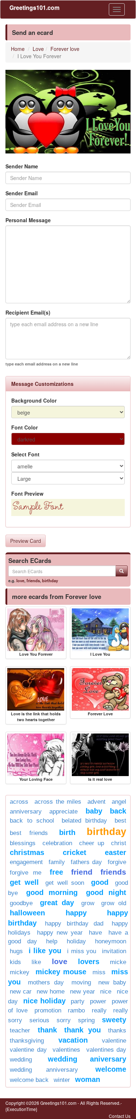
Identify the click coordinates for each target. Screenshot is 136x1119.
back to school (32, 820)
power (98, 1001)
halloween (27, 913)
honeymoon (110, 941)
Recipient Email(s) (27, 312)
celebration (57, 843)
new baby (112, 982)
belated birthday (84, 820)
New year (82, 991)
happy (76, 913)
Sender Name (21, 166)
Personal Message (28, 220)
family (57, 862)
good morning (52, 892)
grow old (113, 903)
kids (15, 962)
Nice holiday (44, 1001)
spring (86, 1020)
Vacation (73, 1040)
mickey (19, 972)
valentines (66, 1049)
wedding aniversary (87, 1059)
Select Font (25, 454)
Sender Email (21, 193)
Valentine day (28, 1049)
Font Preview (27, 493)
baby (94, 811)
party (78, 1001)
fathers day (86, 862)
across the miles (58, 801)
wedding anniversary (44, 1069)
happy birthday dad (74, 923)
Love (38, 48)
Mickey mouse (61, 972)
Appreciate (63, 811)
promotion (47, 1010)
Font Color (24, 427)
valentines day (106, 1049)
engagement (26, 862)
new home (51, 991)
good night (106, 892)
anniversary (26, 811)
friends (33, 580)
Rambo (76, 1010)
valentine (114, 1040)
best (120, 820)
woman (87, 1079)
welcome (110, 1069)
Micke (118, 962)
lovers (88, 962)
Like (36, 962)
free (56, 872)
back (118, 811)
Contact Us (120, 1116)
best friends (29, 833)
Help (51, 941)
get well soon (64, 882)
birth (67, 832)
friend (81, 872)
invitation (114, 951)
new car (21, 991)
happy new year (60, 932)
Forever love (64, 48)
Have (95, 932)
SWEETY (114, 1020)
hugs (16, 951)
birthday (50, 580)
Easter (115, 852)
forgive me (25, 872)
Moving (81, 982)
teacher (20, 1030)
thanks (117, 1030)
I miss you (81, 951)
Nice (105, 991)
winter (62, 1079)
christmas (27, 852)
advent (96, 801)
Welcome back (29, 1079)
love (20, 580)
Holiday (76, 941)
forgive (117, 862)
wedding (21, 1059)
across (19, 801)
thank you (82, 1030)
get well (24, 882)
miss (99, 972)
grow (87, 903)
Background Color (34, 400)
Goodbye (21, 903)
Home (18, 48)
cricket (74, 852)
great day (57, 903)
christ (118, 843)
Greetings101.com (34, 7)
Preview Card (25, 540)
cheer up (91, 843)
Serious (39, 1020)
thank (47, 1030)
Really (99, 1010)
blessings (23, 843)
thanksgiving (27, 1040)
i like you (45, 951)
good (99, 882)
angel (119, 801)
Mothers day (46, 982)
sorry (64, 1020)
